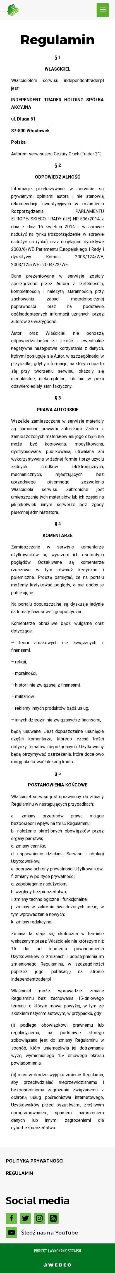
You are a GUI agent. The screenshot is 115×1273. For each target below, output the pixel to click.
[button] (103, 10)
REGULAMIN (19, 1173)
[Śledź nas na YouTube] (11, 1232)
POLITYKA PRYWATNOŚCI (34, 1160)
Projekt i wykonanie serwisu (57, 1251)
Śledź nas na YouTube (49, 1232)
